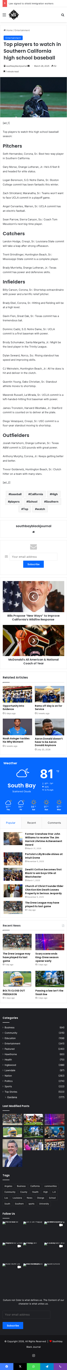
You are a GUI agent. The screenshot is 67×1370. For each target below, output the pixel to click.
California (36, 494)
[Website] (33, 532)
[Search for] (62, 16)
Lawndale (10, 1070)
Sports (8, 1086)
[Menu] (4, 16)
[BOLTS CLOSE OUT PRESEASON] (17, 979)
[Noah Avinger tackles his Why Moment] (17, 727)
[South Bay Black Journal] (14, 15)
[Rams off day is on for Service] (49, 694)
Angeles (8, 1186)
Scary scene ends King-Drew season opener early (47, 957)
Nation (8, 1075)
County (23, 1192)
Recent (31, 822)
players (15, 501)
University (44, 1203)
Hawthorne (11, 1054)
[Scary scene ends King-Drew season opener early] (49, 942)
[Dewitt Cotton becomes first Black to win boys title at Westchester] (13, 874)
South (7, 1203)
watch (41, 509)
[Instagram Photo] (13, 1232)
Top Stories (11, 1091)
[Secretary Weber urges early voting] (54, 1132)
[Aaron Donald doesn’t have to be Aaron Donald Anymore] (49, 727)
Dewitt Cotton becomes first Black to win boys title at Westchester (43, 873)
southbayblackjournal (16, 66)
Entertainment (22, 30)
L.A (54, 1192)
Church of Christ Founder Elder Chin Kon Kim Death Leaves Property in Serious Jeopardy (44, 889)
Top (25, 509)
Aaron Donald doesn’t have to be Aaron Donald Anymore (49, 742)
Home (9, 30)
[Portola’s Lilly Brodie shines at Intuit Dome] (13, 858)
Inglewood (10, 1065)
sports (31, 1203)
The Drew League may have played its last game (42, 904)
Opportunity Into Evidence (13, 707)
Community (11, 1032)
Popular (10, 822)
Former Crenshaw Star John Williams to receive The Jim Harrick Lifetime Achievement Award (43, 839)
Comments (54, 822)
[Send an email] (28, 66)
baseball (15, 494)
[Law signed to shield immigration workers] (12, 1153)
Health (8, 1059)
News (29, 1197)
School (32, 501)
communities (50, 1186)
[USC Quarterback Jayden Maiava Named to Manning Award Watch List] (33, 1119)
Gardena (12, 1097)
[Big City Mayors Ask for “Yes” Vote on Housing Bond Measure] (33, 1144)
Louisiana (17, 1197)
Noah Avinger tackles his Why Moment (16, 740)
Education (10, 1038)
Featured (9, 1049)
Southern (52, 501)
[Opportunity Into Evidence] (17, 694)
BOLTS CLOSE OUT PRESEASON (14, 992)
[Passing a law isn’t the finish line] (49, 979)
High (55, 494)
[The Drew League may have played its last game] (13, 907)
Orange (40, 1197)
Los (6, 1197)
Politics (9, 1081)
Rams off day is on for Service (48, 707)
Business (9, 1027)
